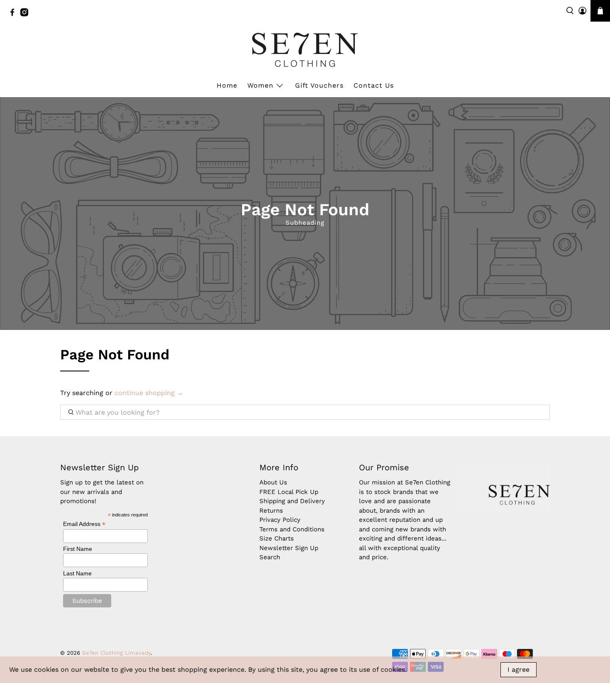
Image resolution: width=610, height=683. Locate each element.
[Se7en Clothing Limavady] (305, 50)
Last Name (77, 573)
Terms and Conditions (292, 529)
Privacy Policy (279, 519)
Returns (271, 510)
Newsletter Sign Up (288, 548)
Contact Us (374, 85)
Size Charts (276, 538)
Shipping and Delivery (292, 501)
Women (260, 85)
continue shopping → (149, 393)
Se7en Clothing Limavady (116, 653)
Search (269, 557)
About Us (273, 482)
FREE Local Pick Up (288, 492)
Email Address (84, 524)
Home (227, 85)
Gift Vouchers (319, 85)
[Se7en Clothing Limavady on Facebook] (14, 14)
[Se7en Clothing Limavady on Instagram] (26, 14)
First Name (77, 548)
